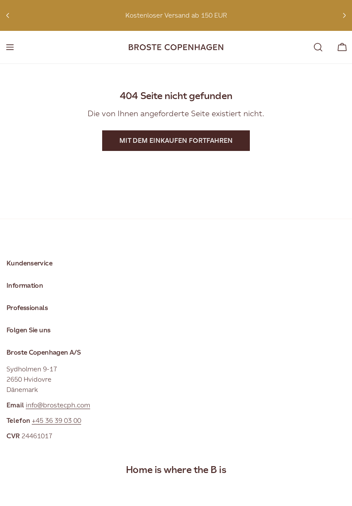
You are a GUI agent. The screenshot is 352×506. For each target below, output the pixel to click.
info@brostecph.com (58, 405)
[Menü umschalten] (9, 47)
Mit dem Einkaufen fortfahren (176, 140)
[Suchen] (318, 47)
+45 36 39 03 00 (56, 420)
